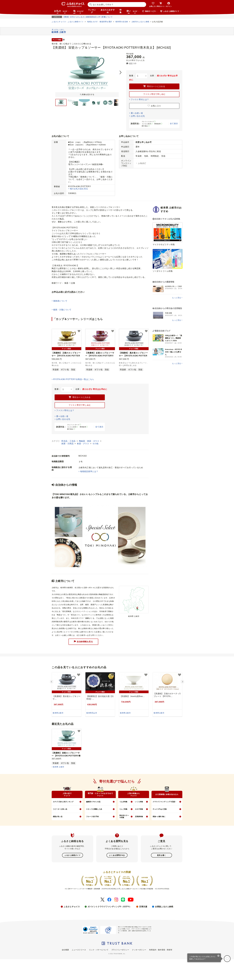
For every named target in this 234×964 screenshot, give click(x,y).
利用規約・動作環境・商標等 (160, 950)
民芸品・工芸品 (68, 441)
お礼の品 (60, 12)
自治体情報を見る (85, 641)
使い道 (132, 12)
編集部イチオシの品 (93, 802)
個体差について (60, 301)
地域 (78, 12)
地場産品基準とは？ (89, 471)
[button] (64, 39)
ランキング (92, 11)
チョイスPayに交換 (160, 809)
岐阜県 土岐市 (58, 767)
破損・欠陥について (62, 310)
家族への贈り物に (159, 816)
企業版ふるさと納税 (164, 907)
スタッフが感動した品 (94, 809)
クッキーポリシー (139, 950)
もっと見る (176, 298)
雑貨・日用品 (67, 444)
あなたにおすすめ (108, 11)
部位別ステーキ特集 (124, 816)
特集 (121, 11)
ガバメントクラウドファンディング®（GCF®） (109, 907)
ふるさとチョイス (72, 907)
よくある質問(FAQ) (117, 855)
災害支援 (143, 907)
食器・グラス (83, 444)
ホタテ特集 (139, 809)
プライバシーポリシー (120, 950)
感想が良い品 (57, 816)
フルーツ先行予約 (92, 816)
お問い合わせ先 (138, 116)
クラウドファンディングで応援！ (164, 802)
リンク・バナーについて (98, 950)
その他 (95, 444)
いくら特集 (139, 802)
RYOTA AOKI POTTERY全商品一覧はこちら (73, 379)
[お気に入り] (227, 958)
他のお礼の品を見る (79, 189)
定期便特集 (139, 816)
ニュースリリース (79, 950)
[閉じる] (218, 956)
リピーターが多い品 (60, 809)
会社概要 (65, 950)
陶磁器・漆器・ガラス (89, 441)
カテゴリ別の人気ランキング (63, 802)
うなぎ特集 (123, 802)
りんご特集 (123, 809)
